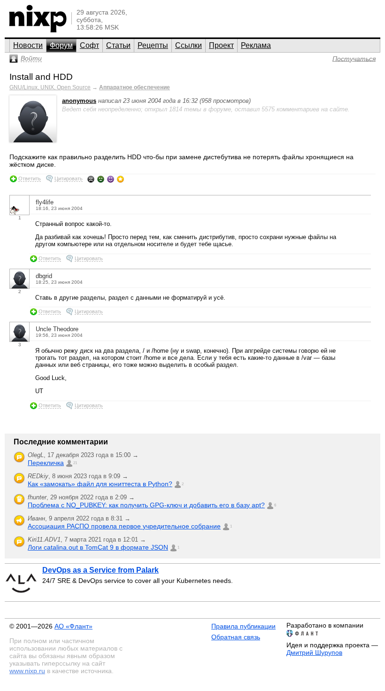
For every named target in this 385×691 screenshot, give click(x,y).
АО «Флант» (73, 626)
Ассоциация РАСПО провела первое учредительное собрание (124, 526)
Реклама (256, 45)
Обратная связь (235, 637)
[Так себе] (100, 179)
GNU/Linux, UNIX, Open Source (50, 87)
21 (75, 463)
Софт (89, 45)
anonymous (79, 100)
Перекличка (46, 462)
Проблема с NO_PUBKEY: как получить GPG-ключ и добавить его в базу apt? (146, 505)
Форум (61, 45)
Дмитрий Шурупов (314, 652)
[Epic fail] (90, 179)
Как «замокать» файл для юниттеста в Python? (100, 484)
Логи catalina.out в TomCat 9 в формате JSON (98, 547)
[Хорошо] (110, 179)
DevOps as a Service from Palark (100, 570)
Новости (28, 45)
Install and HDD (41, 77)
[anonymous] (32, 140)
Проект (221, 45)
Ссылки (188, 45)
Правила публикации (243, 626)
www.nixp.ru (27, 671)
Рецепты (153, 45)
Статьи (118, 45)
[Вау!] (120, 179)
